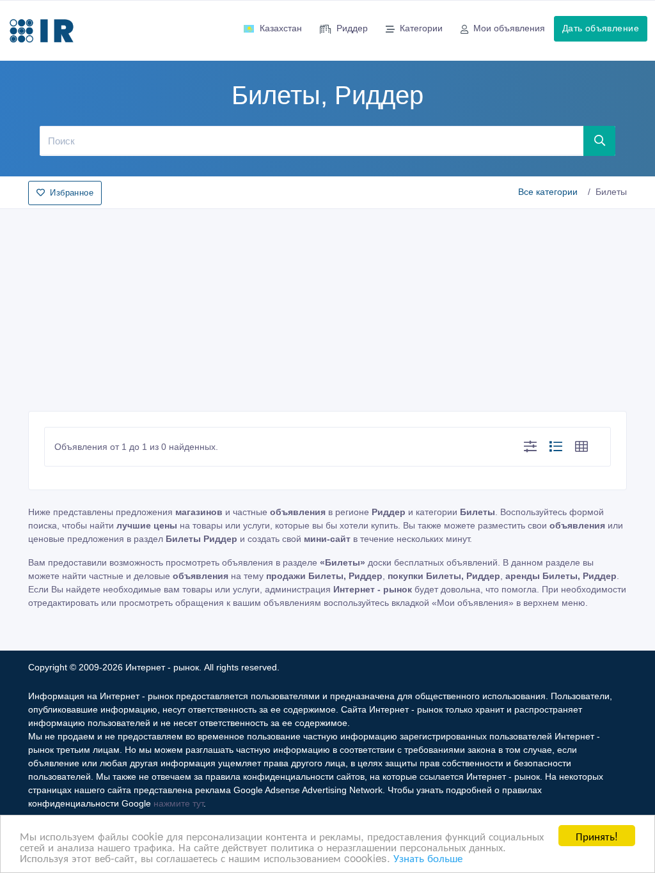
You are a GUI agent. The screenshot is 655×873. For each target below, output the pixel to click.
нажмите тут (178, 803)
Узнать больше (427, 857)
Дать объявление (600, 28)
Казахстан (281, 28)
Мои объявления (509, 28)
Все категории (548, 192)
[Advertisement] (327, 306)
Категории (421, 28)
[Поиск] (599, 140)
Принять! (597, 836)
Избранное (71, 192)
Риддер (352, 28)
